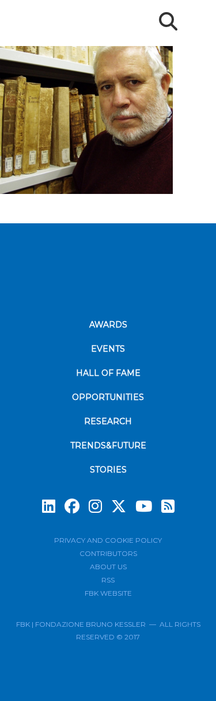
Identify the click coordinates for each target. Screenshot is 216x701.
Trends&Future (108, 445)
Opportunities (108, 397)
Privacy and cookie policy (108, 540)
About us (108, 566)
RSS (108, 580)
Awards (108, 324)
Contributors (108, 553)
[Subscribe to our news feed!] (168, 506)
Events (108, 349)
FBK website (108, 593)
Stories (108, 469)
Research (108, 421)
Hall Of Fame (108, 373)
